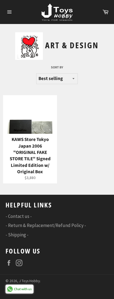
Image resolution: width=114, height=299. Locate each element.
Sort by (57, 67)
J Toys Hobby (29, 281)
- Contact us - (19, 216)
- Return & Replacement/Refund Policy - (46, 225)
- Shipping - (17, 235)
